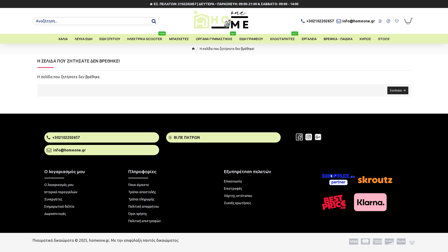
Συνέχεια (396, 90)
